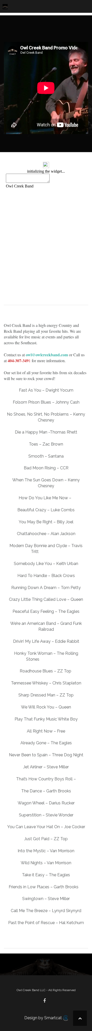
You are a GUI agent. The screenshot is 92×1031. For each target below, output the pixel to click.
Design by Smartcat (43, 1017)
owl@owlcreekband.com (47, 355)
